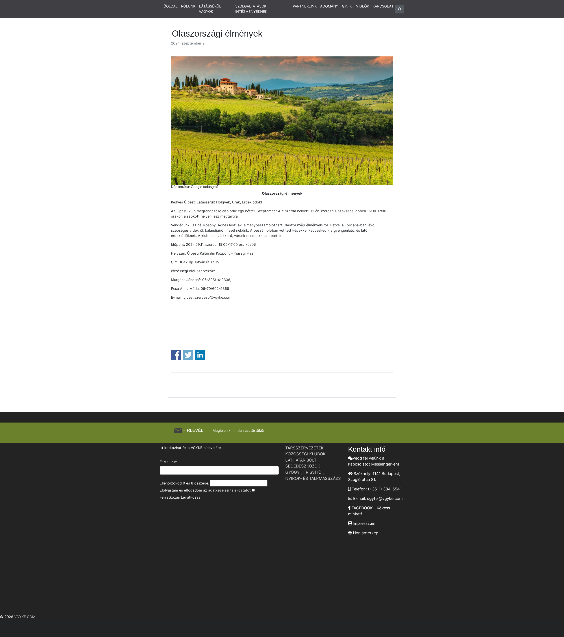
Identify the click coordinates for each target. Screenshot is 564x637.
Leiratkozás (190, 497)
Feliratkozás (170, 497)
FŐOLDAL (169, 6)
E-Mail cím (168, 462)
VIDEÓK (362, 6)
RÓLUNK (188, 6)
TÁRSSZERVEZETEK (304, 447)
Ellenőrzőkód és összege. (184, 483)
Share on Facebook (176, 355)
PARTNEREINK (305, 6)
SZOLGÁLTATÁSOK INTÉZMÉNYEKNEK (251, 9)
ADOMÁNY (329, 6)
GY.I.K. (347, 6)
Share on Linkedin (200, 355)
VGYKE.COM (24, 617)
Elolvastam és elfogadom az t (205, 490)
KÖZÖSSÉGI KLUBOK (305, 453)
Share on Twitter (188, 355)
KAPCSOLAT (383, 6)
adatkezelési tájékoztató (228, 490)
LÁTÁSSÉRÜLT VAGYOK (211, 9)
